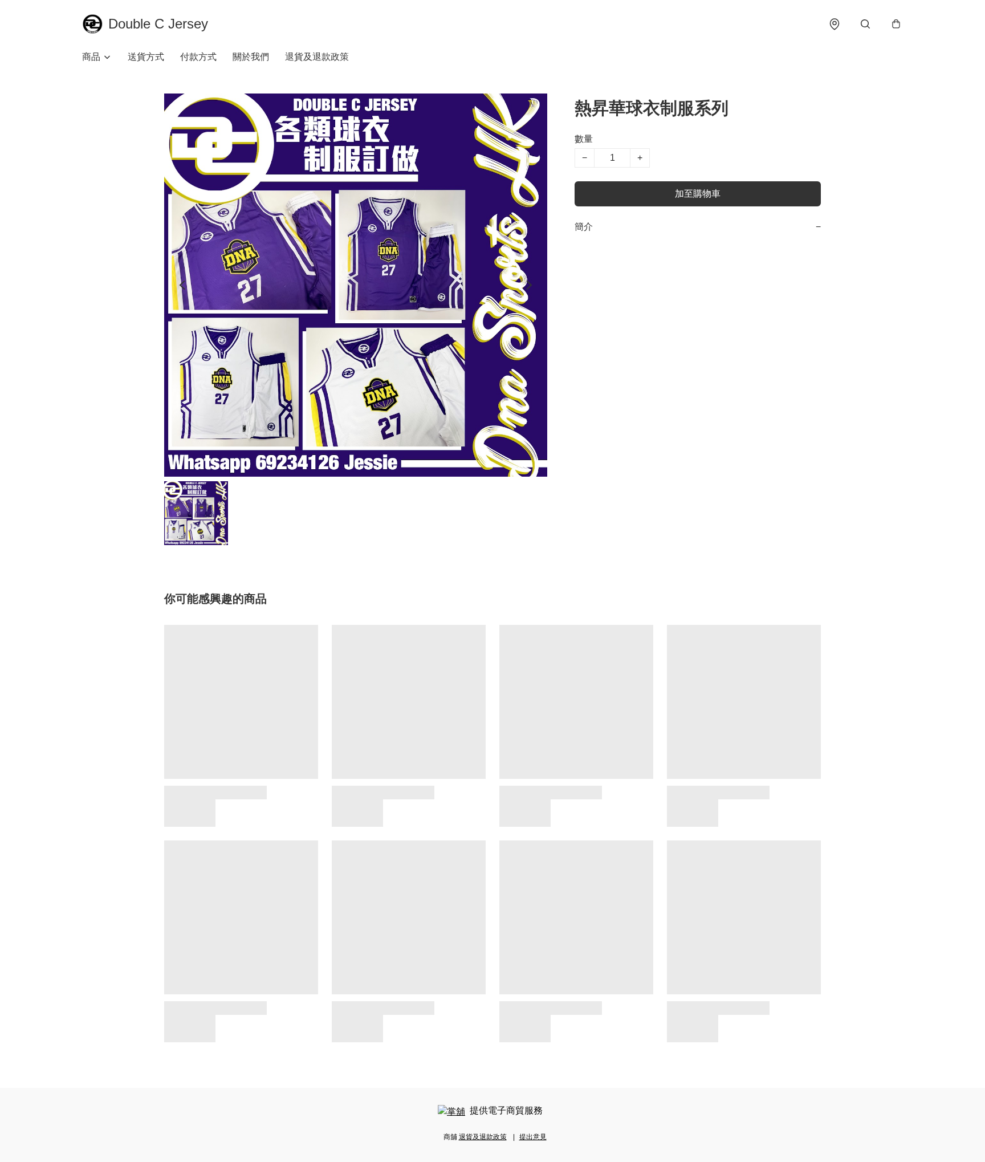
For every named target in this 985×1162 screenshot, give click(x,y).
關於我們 (251, 57)
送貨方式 (146, 57)
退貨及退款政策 (317, 57)
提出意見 (533, 1137)
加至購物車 (698, 193)
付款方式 (198, 57)
